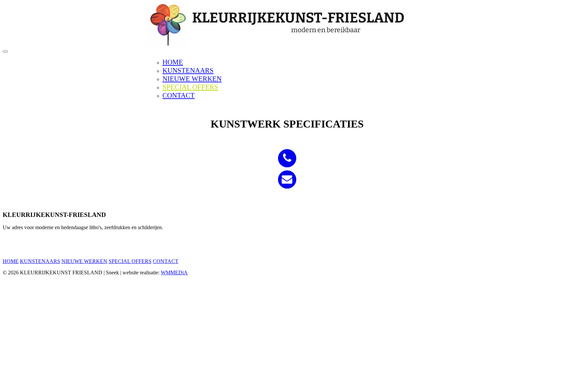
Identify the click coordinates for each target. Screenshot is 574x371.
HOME (172, 62)
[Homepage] (287, 43)
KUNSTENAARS (188, 70)
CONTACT (178, 95)
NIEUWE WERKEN (192, 79)
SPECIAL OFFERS (190, 87)
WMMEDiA (174, 272)
